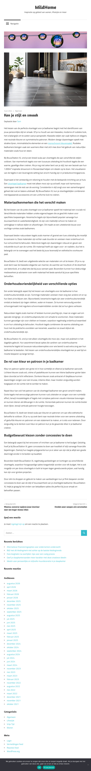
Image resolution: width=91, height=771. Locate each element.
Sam (19, 121)
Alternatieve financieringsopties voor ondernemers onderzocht (34, 546)
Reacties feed (13, 747)
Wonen (10, 727)
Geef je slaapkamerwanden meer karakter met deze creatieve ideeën (36, 557)
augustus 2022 (13, 686)
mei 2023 (11, 672)
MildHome (45, 7)
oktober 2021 (13, 704)
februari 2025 (13, 636)
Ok (39, 767)
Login (9, 740)
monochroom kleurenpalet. (60, 143)
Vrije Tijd (10, 724)
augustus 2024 (13, 654)
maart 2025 (12, 633)
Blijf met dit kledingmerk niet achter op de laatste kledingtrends (34, 550)
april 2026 (11, 587)
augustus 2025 (13, 615)
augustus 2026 (13, 583)
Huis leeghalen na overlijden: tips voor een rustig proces (31, 554)
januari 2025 (12, 640)
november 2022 (14, 682)
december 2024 (14, 643)
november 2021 (14, 700)
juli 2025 (11, 619)
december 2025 (14, 601)
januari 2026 (12, 597)
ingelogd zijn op (18, 524)
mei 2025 (11, 626)
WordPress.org (13, 751)
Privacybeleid (49, 767)
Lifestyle (10, 720)
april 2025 (11, 629)
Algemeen (18, 111)
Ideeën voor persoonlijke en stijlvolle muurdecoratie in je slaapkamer (36, 561)
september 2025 (14, 611)
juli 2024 (11, 658)
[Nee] (88, 764)
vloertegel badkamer (17, 183)
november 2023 (14, 668)
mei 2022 (11, 689)
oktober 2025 (13, 608)
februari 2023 (13, 679)
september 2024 (14, 650)
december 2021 (14, 697)
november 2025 (14, 604)
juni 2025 (11, 622)
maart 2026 (12, 590)
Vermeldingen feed (15, 744)
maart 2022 (12, 693)
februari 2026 (13, 594)
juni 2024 (11, 661)
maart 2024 (12, 665)
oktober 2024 (13, 647)
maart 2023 (12, 675)
